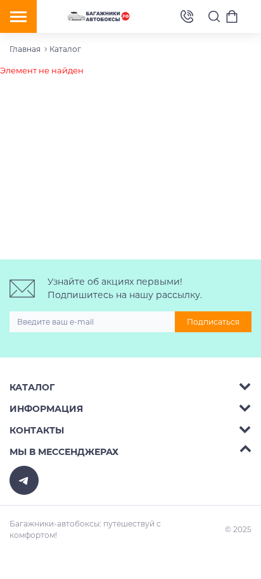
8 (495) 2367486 (187, 16)
